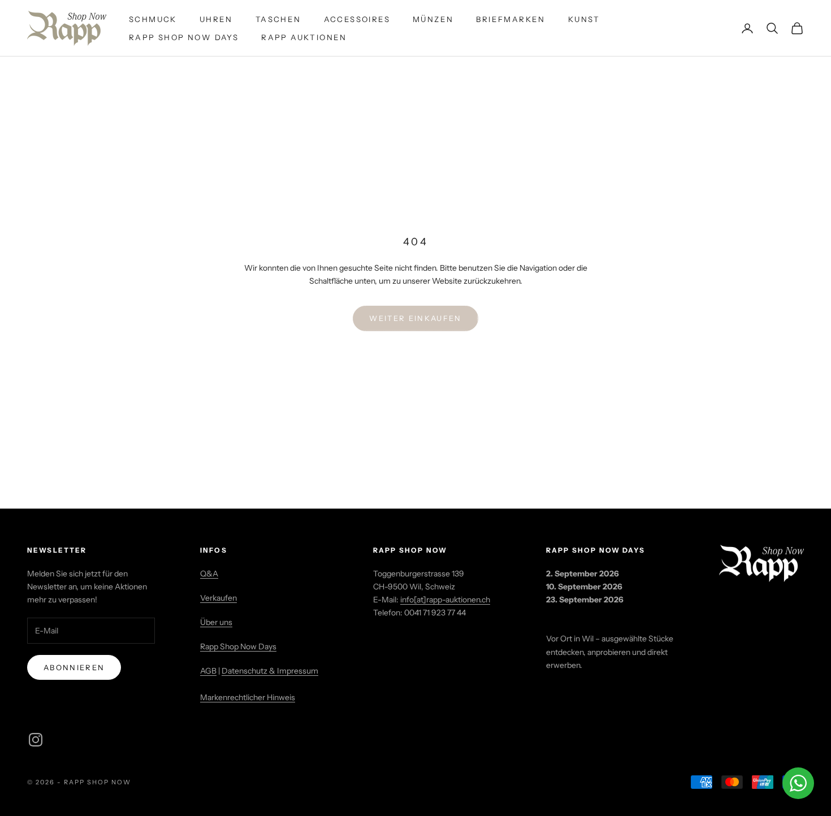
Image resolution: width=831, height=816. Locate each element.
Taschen (278, 19)
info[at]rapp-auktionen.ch (445, 599)
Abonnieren (74, 667)
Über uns (216, 622)
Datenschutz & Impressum (270, 671)
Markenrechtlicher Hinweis (247, 697)
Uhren (216, 19)
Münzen (433, 19)
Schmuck (153, 19)
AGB (208, 671)
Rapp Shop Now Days (184, 37)
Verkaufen (218, 598)
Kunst (584, 19)
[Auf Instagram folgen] (35, 739)
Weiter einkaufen (415, 318)
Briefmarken (510, 19)
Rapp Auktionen (304, 37)
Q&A (209, 573)
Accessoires (357, 19)
